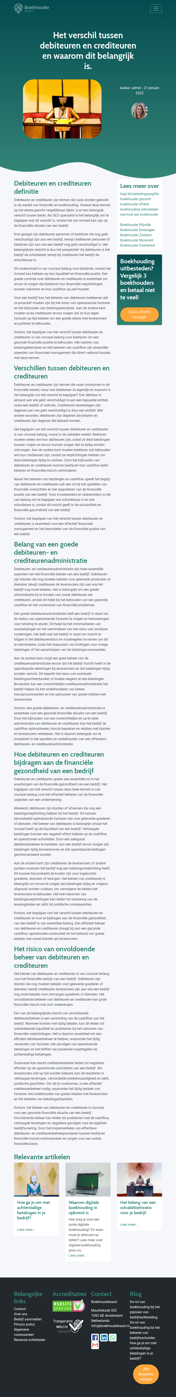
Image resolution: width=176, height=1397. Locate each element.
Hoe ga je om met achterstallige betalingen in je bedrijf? (33, 1210)
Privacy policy (24, 1324)
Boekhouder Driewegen (137, 230)
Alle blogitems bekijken (145, 1374)
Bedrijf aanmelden (28, 1319)
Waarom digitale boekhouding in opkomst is (84, 1207)
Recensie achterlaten (29, 1340)
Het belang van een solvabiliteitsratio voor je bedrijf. (138, 1207)
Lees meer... (26, 1230)
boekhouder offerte (134, 204)
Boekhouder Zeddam (136, 235)
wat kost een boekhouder (139, 214)
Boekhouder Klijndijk (135, 225)
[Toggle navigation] (156, 8)
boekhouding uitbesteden (139, 209)
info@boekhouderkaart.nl (110, 1326)
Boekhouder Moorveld (136, 240)
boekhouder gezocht (135, 199)
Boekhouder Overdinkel (137, 245)
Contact (20, 1309)
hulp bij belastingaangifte (139, 194)
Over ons (20, 1314)
